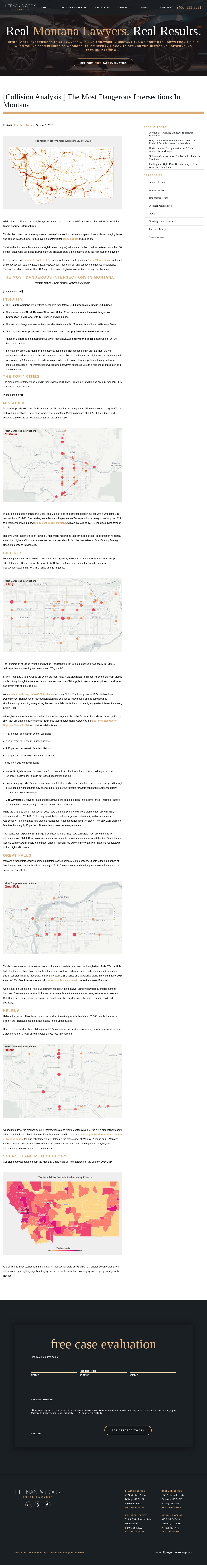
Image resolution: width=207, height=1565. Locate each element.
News (152, 213)
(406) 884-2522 (133, 1528)
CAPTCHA (36, 1433)
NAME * (35, 1375)
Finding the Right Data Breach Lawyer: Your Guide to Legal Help (174, 165)
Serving (123, 8)
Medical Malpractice (160, 205)
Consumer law (157, 189)
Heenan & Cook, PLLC (36, 260)
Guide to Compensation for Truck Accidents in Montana (174, 158)
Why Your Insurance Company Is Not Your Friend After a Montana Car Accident (172, 142)
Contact (165, 8)
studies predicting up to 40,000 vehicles (31, 694)
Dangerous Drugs (158, 197)
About (45, 8)
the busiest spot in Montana (50, 523)
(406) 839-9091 (189, 7)
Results (100, 8)
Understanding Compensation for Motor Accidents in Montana (171, 150)
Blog (144, 8)
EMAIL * (134, 1375)
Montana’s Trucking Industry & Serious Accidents (171, 134)
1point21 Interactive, (100, 260)
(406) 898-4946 (170, 1503)
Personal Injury (157, 229)
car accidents (70, 239)
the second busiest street (61, 980)
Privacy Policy (76, 1553)
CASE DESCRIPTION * (42, 1399)
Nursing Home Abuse (161, 221)
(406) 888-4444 (170, 1528)
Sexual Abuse (156, 237)
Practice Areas (72, 8)
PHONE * (84, 1375)
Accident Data (23, 125)
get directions (135, 1507)
